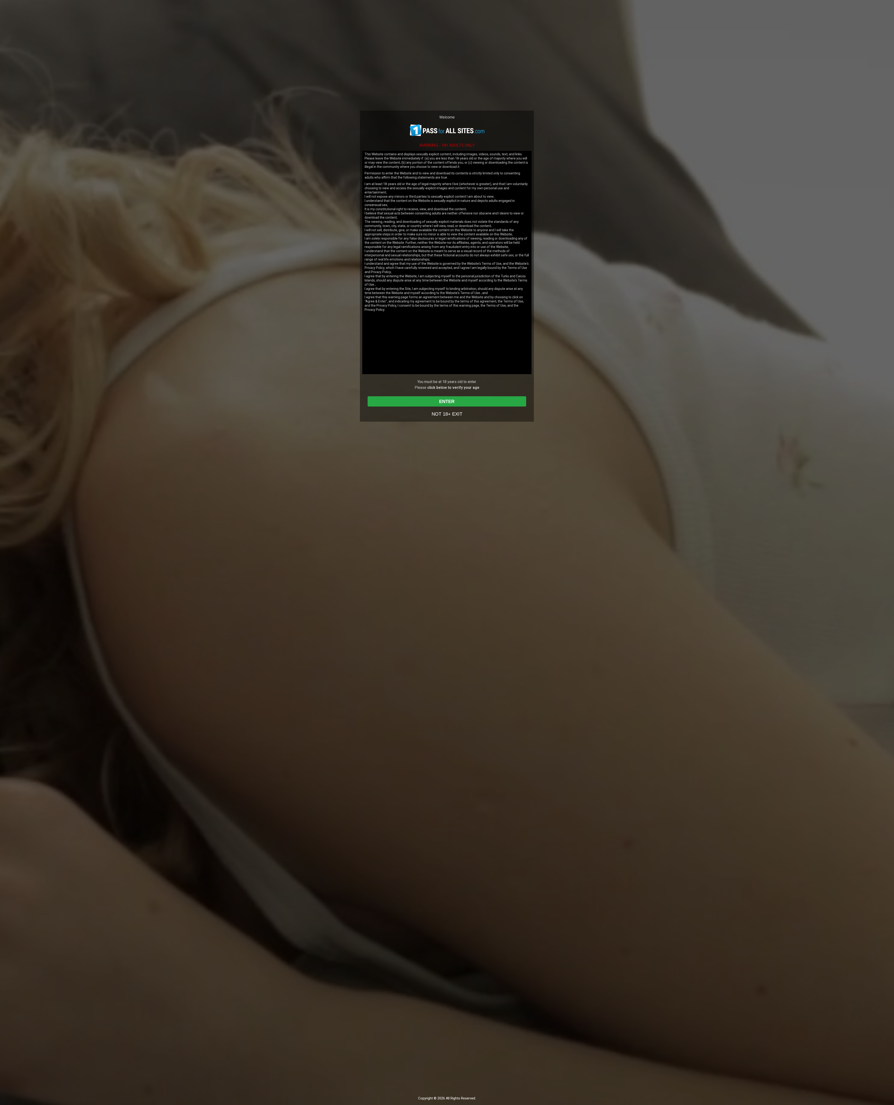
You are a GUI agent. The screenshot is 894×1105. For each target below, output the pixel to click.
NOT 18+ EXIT (447, 414)
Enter (446, 401)
